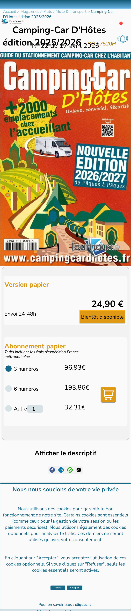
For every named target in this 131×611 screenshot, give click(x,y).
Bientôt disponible (102, 317)
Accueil (9, 11)
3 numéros (26, 369)
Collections (64, 13)
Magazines (47, 13)
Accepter (74, 587)
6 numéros (26, 389)
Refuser (58, 587)
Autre (20, 408)
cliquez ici (83, 604)
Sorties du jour (82, 13)
